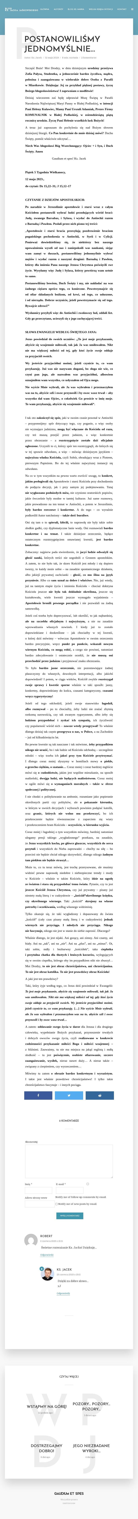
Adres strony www (36, 1198)
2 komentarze (88, 57)
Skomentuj (31, 1142)
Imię (28, 1184)
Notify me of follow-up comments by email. (80, 1197)
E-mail (61, 1184)
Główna (44, 9)
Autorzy (58, 9)
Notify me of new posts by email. (77, 1204)
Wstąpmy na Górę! (46, 1407)
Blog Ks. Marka (76, 9)
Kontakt (122, 9)
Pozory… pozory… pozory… (91, 1406)
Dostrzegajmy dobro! (46, 1448)
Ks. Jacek (36, 57)
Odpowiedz (47, 1255)
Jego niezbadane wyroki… (91, 1448)
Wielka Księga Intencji (101, 9)
